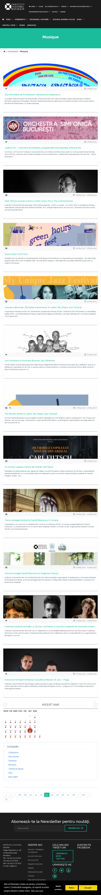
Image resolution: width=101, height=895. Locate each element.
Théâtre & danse (15, 769)
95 (58, 795)
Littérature (13, 752)
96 (63, 795)
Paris (8, 19)
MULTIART (13, 777)
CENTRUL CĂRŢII (8, 25)
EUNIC (79, 19)
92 (41, 795)
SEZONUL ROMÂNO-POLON (64, 19)
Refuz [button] (71, 888)
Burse (22, 25)
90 (31, 795)
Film (10, 773)
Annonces (31, 25)
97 (68, 795)
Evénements (20, 19)
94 (52, 795)
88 (20, 795)
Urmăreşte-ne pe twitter (62, 856)
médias (63, 6)
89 (25, 795)
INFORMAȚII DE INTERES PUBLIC (80, 6)
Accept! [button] (88, 888)
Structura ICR (33, 860)
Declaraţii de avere (35, 872)
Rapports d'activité (35, 864)
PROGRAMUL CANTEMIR (39, 19)
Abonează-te (75, 828)
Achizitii (31, 876)
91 (36, 795)
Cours (41, 6)
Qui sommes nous (51, 6)
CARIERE (62, 12)
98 (74, 795)
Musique (12, 765)
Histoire (31, 868)
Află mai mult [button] (37, 891)
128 (83, 795)
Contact (55, 12)
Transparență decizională (38, 12)
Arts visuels (13, 757)
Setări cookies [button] (58, 887)
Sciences (12, 761)
